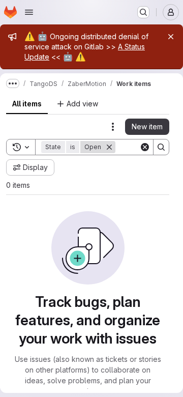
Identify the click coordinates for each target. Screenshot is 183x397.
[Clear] (145, 147)
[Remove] (109, 147)
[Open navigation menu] (29, 12)
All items (27, 103)
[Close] (171, 37)
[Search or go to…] (143, 12)
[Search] (161, 147)
